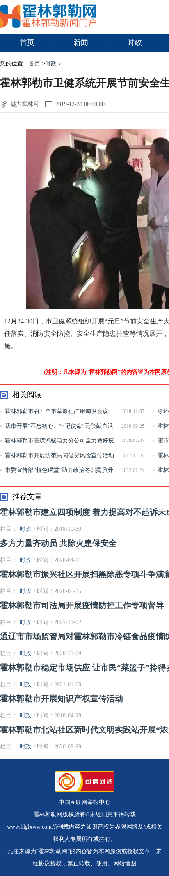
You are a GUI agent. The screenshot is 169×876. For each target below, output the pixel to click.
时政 (134, 42)
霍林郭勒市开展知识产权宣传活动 (61, 698)
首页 (27, 42)
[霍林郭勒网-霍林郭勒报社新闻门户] (48, 26)
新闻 (80, 42)
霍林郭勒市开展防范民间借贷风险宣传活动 (59, 455)
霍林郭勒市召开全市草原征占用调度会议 (56, 411)
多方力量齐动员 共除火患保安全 (58, 543)
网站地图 (124, 863)
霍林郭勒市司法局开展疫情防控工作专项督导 (82, 605)
